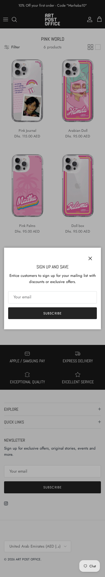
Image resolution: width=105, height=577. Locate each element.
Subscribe (52, 313)
